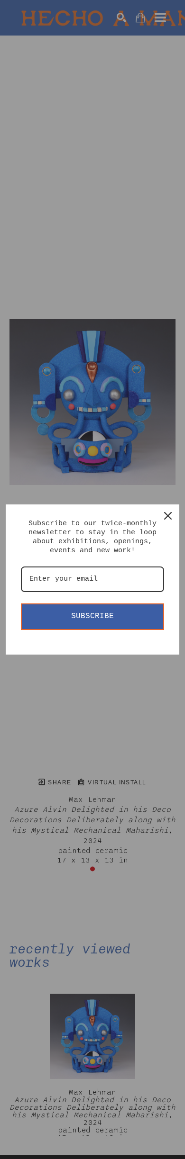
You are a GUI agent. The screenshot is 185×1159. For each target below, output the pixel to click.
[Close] (168, 515)
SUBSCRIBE (92, 616)
